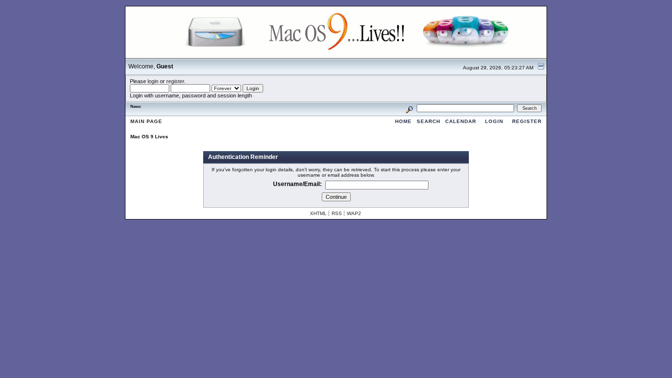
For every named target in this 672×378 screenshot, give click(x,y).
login (153, 81)
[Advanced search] (409, 108)
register (175, 81)
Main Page (146, 121)
